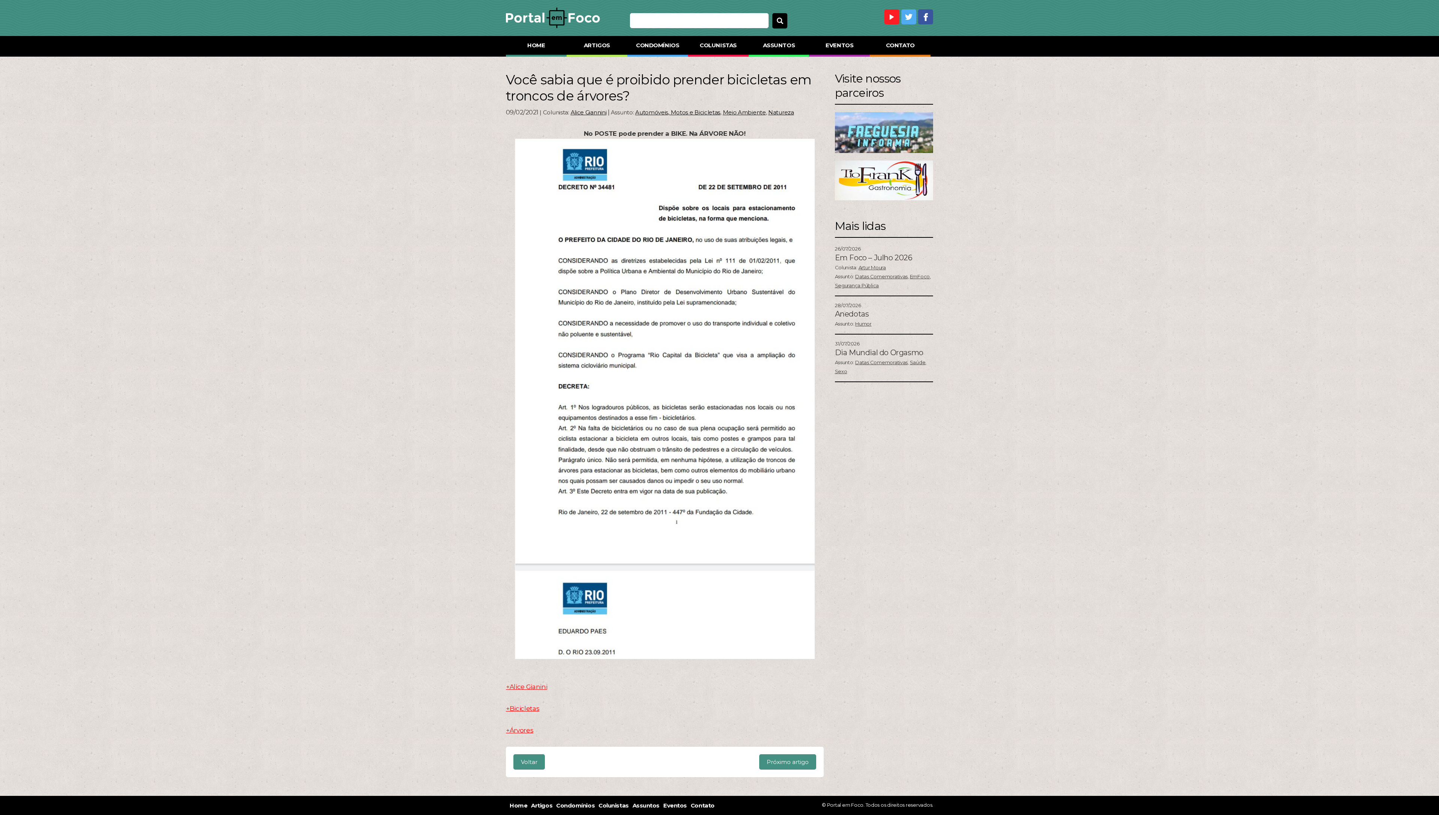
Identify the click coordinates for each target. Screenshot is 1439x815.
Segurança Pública (857, 285)
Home (536, 45)
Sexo (841, 371)
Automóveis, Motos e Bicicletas (677, 112)
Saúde (918, 362)
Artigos (597, 45)
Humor (863, 324)
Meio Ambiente (744, 112)
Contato (900, 45)
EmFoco (920, 276)
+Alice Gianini (526, 686)
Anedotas (852, 313)
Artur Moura (872, 267)
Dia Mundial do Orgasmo (879, 352)
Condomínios (657, 45)
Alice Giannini (589, 112)
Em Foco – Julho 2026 (873, 257)
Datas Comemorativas (881, 276)
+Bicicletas (522, 708)
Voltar (529, 761)
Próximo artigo (788, 761)
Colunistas (718, 45)
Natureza (781, 112)
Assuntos (779, 45)
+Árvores (519, 730)
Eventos (839, 45)
